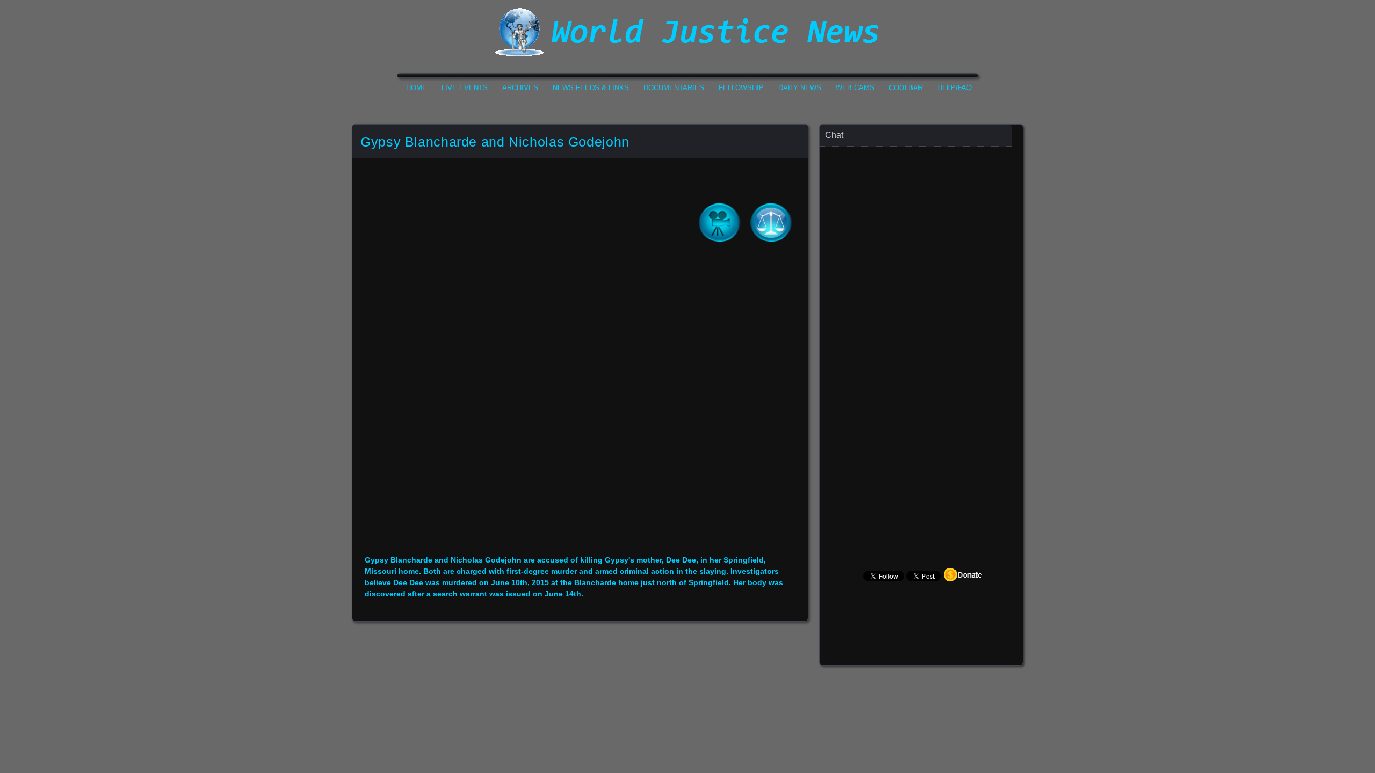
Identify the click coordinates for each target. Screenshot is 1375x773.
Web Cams (855, 88)
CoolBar (906, 88)
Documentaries (673, 88)
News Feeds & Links (591, 88)
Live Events (465, 88)
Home (416, 88)
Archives (520, 88)
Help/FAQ (954, 88)
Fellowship (741, 88)
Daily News (799, 88)
